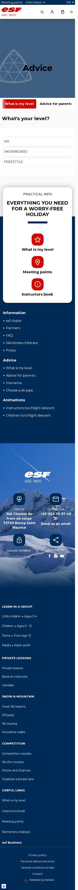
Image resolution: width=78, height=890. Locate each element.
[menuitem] (37, 607)
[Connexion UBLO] (4, 886)
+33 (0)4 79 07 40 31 (56, 516)
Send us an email (56, 524)
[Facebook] (49, 556)
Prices (11, 350)
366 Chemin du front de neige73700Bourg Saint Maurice (19, 520)
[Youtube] (62, 556)
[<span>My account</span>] (52, 11)
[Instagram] (56, 556)
